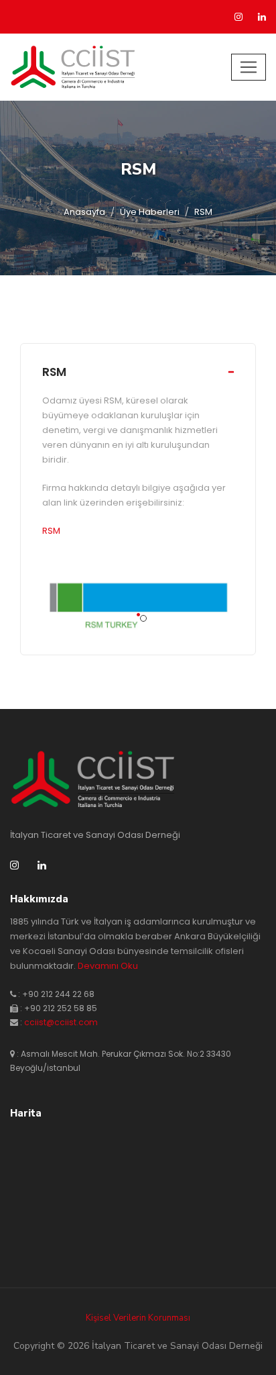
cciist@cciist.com (61, 1022)
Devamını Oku (108, 965)
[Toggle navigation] (248, 67)
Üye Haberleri (150, 211)
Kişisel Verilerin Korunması (138, 1318)
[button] (138, 614)
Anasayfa (84, 211)
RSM (54, 372)
